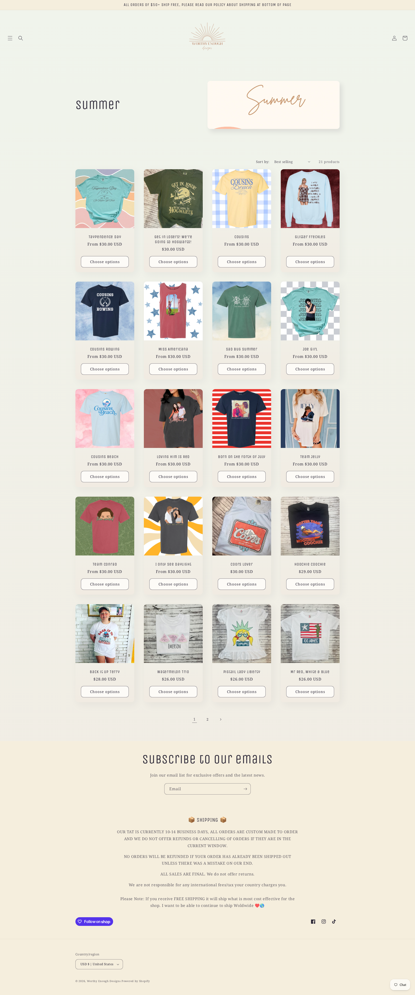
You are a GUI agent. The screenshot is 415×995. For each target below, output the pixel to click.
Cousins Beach (104, 456)
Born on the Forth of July (242, 456)
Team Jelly (310, 456)
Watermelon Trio (173, 671)
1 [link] (194, 719)
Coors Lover (242, 564)
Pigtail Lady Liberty (241, 671)
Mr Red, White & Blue (310, 671)
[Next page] (220, 719)
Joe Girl (310, 349)
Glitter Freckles (310, 237)
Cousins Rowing (105, 349)
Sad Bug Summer (241, 349)
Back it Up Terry (105, 671)
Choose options (105, 261)
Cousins (241, 237)
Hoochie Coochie (310, 564)
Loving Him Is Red (173, 456)
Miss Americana (173, 349)
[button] (10, 38)
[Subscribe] (245, 789)
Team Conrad (105, 564)
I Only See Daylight (173, 564)
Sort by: (262, 161)
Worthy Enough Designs (104, 981)
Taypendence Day (105, 237)
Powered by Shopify (136, 981)
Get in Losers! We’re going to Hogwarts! (173, 239)
